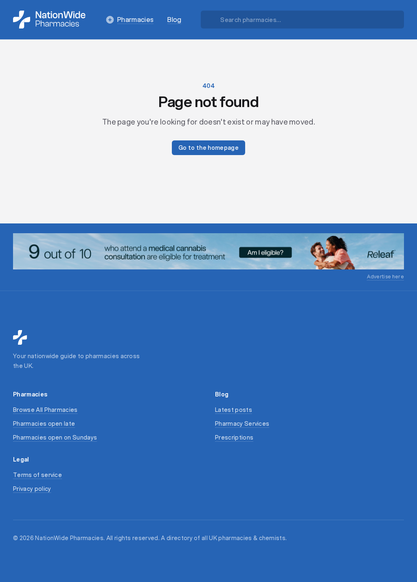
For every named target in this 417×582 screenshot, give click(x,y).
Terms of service (37, 475)
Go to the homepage (208, 148)
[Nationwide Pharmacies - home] (49, 19)
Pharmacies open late (44, 424)
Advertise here (385, 276)
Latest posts (233, 410)
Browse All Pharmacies (45, 410)
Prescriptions (234, 437)
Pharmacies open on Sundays (55, 437)
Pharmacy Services (242, 424)
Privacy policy (32, 489)
